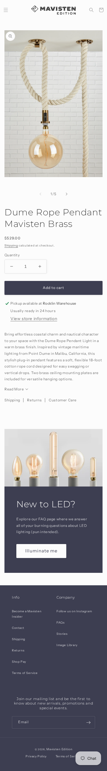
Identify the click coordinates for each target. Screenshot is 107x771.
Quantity (12, 255)
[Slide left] (40, 194)
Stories (61, 634)
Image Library (67, 645)
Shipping (11, 245)
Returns (34, 400)
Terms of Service (25, 673)
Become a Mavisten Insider (26, 614)
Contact (18, 628)
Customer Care (63, 400)
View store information (33, 318)
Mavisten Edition (59, 749)
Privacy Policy (36, 756)
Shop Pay (19, 662)
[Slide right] (66, 194)
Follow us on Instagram (74, 611)
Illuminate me (41, 551)
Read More (14, 389)
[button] (6, 10)
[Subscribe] (88, 722)
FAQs (60, 622)
